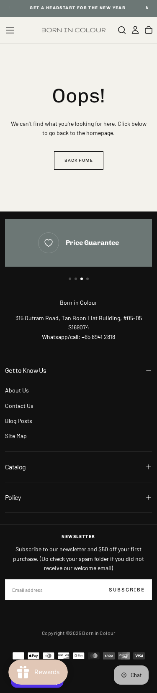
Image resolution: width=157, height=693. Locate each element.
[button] (10, 30)
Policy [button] (13, 497)
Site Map (16, 435)
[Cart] (149, 30)
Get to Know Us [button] (25, 370)
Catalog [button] (15, 467)
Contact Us (19, 405)
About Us (17, 390)
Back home (78, 160)
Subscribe (127, 590)
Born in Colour (78, 302)
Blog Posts (18, 420)
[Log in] (135, 30)
